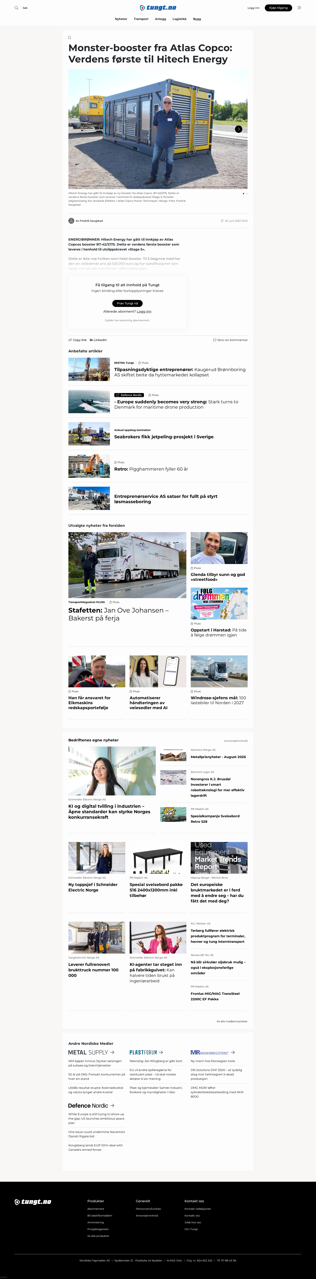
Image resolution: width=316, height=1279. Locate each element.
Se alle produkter (98, 1236)
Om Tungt (191, 1229)
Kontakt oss (192, 1215)
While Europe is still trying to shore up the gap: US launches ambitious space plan (96, 1118)
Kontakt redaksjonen (198, 1208)
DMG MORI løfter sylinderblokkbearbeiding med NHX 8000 (217, 1092)
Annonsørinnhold (147, 1215)
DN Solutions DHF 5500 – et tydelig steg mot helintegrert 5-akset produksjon (216, 1074)
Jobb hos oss (193, 1222)
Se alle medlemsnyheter (232, 1021)
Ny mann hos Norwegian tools (213, 1061)
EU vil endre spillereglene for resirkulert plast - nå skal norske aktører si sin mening (153, 1074)
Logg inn (144, 311)
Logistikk (180, 19)
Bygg (197, 19)
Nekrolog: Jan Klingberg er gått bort (156, 1061)
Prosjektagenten (98, 1229)
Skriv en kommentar (232, 340)
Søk (25, 8)
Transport (141, 19)
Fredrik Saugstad (91, 220)
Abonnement (95, 1208)
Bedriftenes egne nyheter (93, 740)
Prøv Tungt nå (127, 303)
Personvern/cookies (148, 1208)
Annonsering (95, 1222)
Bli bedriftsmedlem (99, 1215)
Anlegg (160, 19)
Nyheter (121, 19)
